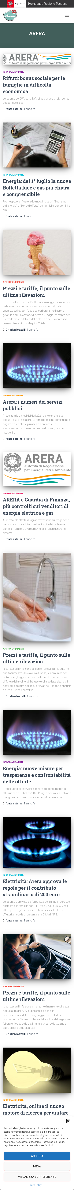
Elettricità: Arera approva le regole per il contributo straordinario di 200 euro (35, 888)
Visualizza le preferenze (37, 1177)
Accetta (37, 1156)
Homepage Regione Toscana (47, 3)
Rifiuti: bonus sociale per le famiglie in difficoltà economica (34, 84)
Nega (37, 1166)
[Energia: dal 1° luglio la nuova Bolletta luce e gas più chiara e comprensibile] (37, 145)
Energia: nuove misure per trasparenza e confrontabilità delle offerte (37, 775)
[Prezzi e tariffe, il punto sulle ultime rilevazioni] (37, 252)
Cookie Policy (35, 1185)
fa (29, 108)
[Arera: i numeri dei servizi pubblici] (37, 365)
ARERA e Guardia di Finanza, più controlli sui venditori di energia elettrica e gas (36, 506)
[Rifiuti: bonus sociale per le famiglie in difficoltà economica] (37, 59)
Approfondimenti (13, 282)
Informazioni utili (13, 72)
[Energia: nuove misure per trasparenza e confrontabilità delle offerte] (37, 732)
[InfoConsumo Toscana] (11, 15)
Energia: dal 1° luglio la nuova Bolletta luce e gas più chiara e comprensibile (37, 187)
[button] (68, 1121)
